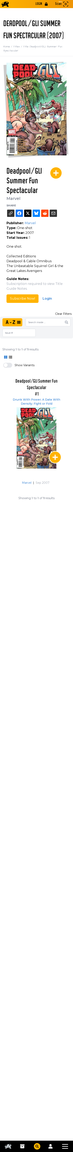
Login (47, 298)
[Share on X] (27, 213)
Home (8, 46)
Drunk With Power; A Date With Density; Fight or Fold (36, 401)
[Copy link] (10, 213)
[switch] (7, 365)
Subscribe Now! (22, 298)
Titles (18, 46)
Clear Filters (63, 314)
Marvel (13, 198)
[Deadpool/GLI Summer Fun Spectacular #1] (36, 438)
